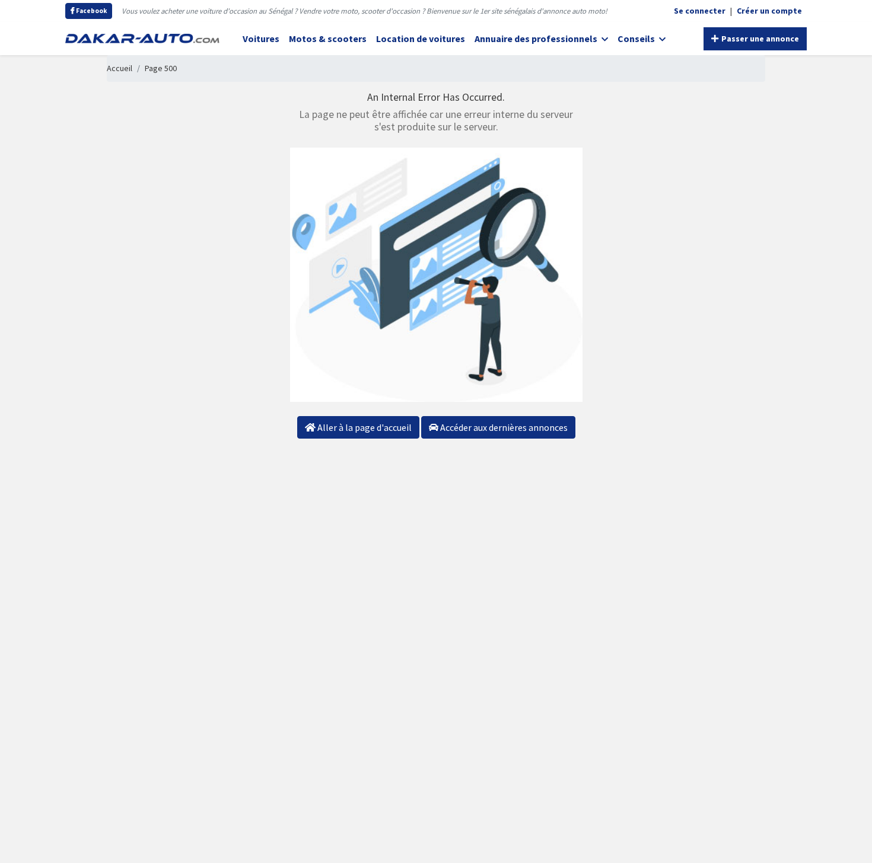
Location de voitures (420, 38)
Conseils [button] (637, 38)
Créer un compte (769, 10)
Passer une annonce (759, 38)
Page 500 (161, 68)
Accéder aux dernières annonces (503, 427)
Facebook (91, 11)
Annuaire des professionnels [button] (537, 38)
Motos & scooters (328, 38)
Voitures (261, 38)
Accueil (119, 68)
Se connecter (699, 10)
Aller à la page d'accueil (364, 427)
